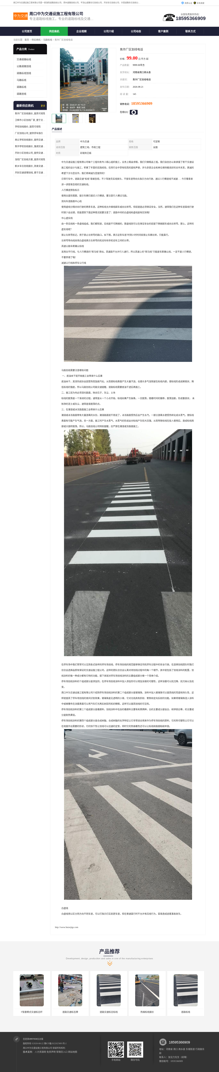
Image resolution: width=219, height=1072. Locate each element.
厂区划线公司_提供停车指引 (29, 133)
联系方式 (190, 31)
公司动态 (136, 31)
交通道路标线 (24, 59)
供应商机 (54, 31)
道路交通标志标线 (70, 1012)
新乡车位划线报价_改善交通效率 (30, 166)
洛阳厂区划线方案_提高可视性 (30, 159)
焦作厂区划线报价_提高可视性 (30, 113)
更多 (43, 106)
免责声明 (51, 1052)
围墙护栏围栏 (185, 1012)
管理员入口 (61, 1052)
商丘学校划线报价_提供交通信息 (30, 140)
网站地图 (72, 1052)
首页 (27, 40)
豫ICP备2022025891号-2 (55, 1043)
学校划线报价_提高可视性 (28, 126)
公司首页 (27, 31)
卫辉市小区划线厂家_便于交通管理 (30, 120)
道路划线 (21, 94)
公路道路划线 (24, 66)
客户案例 (163, 31)
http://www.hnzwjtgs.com (66, 927)
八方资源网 (40, 1052)
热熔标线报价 (108, 1012)
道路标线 (21, 87)
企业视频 (81, 31)
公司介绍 (109, 31)
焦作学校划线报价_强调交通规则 (30, 146)
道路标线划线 (24, 73)
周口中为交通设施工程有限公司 (37, 1048)
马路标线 (47, 40)
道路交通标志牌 (32, 1012)
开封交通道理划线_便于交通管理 (30, 172)
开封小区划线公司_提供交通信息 (30, 153)
